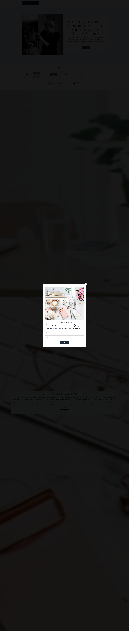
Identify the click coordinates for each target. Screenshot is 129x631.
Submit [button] (64, 342)
